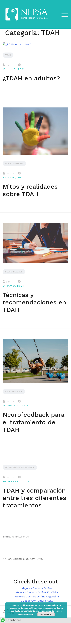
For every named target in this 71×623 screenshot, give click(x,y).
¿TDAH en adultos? (31, 78)
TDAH (8, 55)
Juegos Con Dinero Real (37, 600)
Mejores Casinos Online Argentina (37, 596)
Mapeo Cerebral (14, 163)
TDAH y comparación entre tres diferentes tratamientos (34, 498)
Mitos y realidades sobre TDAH (30, 190)
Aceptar (46, 614)
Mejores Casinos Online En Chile (37, 592)
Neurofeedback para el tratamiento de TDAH (33, 422)
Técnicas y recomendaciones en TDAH (34, 302)
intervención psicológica (19, 467)
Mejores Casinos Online (37, 588)
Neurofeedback (14, 272)
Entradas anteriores (16, 536)
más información (25, 614)
